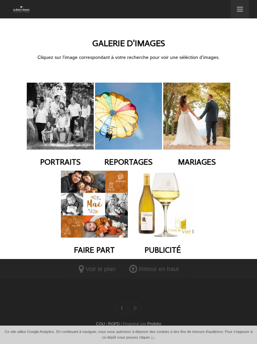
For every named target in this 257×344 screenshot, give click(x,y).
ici (152, 337)
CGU (100, 324)
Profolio (154, 324)
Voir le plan (99, 269)
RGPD (114, 324)
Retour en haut (158, 269)
